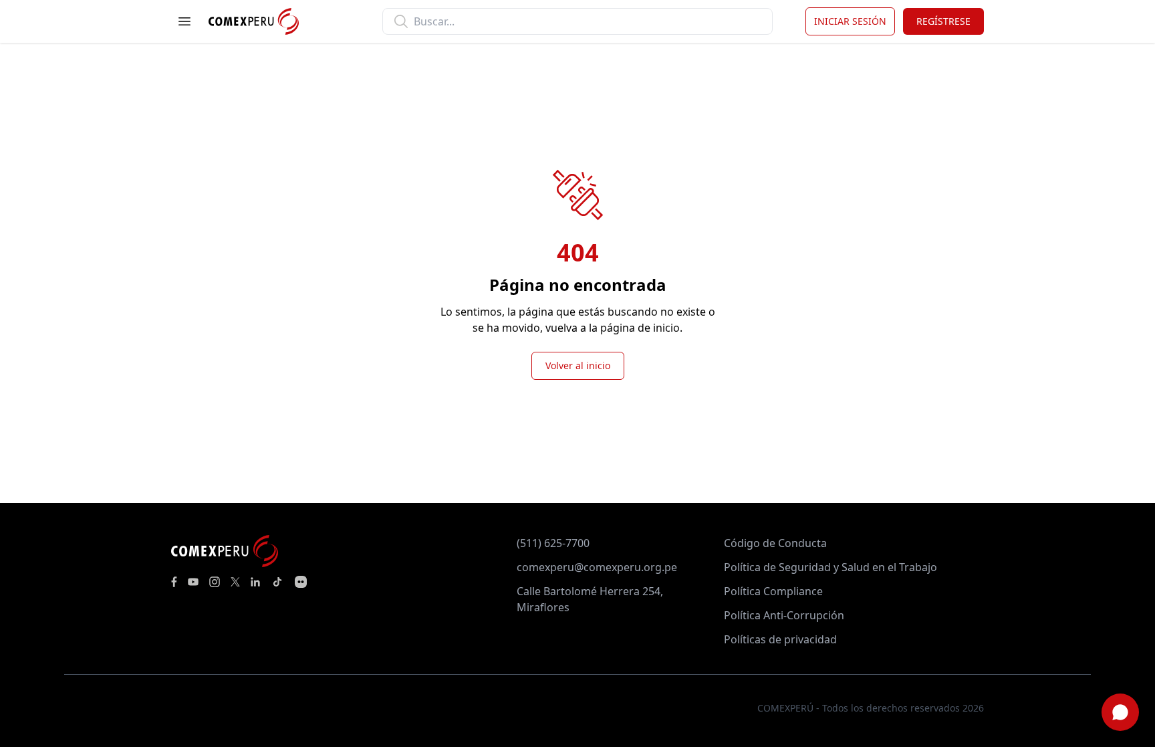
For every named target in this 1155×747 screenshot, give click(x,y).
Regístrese (943, 21)
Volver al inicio (577, 365)
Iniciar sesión (850, 21)
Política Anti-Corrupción (784, 615)
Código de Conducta (775, 543)
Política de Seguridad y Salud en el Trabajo (830, 567)
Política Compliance (773, 591)
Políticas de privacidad (780, 639)
